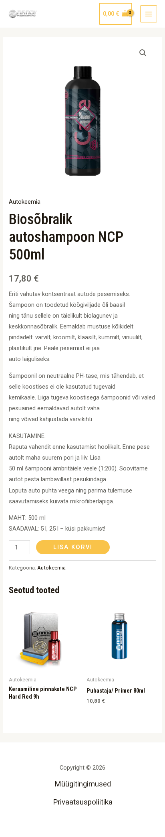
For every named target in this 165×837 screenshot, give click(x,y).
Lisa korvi (73, 547)
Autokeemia (24, 201)
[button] (143, 53)
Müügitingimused (82, 784)
